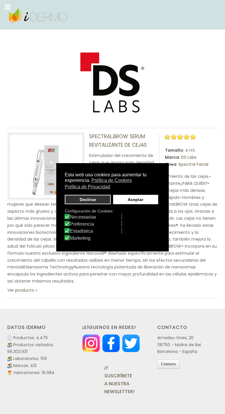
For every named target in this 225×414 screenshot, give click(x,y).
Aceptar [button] (135, 199)
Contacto (168, 364)
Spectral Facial (193, 164)
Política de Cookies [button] (111, 180)
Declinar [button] (88, 199)
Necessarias (83, 217)
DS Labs (189, 157)
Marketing (80, 238)
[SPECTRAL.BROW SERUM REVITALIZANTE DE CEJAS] (46, 166)
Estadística (81, 231)
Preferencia (82, 224)
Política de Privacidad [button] (87, 186)
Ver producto (20, 290)
